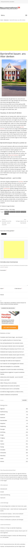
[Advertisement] (14, 37)
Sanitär (1, 458)
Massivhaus (3, 455)
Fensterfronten (6, 188)
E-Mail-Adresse (18, 288)
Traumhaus (23, 211)
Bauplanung (3, 426)
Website (2, 294)
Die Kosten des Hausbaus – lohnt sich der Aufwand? (11, 513)
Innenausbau (3, 452)
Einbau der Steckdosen (13, 155)
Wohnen (6, 213)
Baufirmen (2, 414)
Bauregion (2, 429)
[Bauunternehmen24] (14, 8)
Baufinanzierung (3, 411)
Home (1, 20)
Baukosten (6, 20)
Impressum (2, 497)
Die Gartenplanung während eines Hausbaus (10, 516)
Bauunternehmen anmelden (8, 1)
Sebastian (2, 531)
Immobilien (2, 449)
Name (2, 288)
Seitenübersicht (3, 489)
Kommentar (3, 270)
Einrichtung (2, 432)
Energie (2, 435)
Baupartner (2, 423)
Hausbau (18, 211)
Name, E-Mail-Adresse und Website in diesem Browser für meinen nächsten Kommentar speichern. (13, 303)
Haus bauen (12, 211)
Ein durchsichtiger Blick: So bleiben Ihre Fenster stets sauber (13, 506)
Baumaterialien (3, 420)
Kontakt (2, 491)
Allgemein (2, 408)
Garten (1, 441)
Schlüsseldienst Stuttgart (5, 535)
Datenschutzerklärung (5, 494)
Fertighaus (7, 211)
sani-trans (21, 181)
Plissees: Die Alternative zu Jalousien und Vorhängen (11, 519)
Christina (2, 528)
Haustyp (2, 446)
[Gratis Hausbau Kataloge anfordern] (9, 330)
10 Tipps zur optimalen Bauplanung (13, 528)
